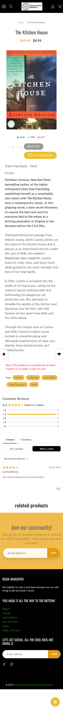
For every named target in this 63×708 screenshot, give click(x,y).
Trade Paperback (17, 384)
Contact (6, 613)
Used (34, 384)
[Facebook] (4, 664)
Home (21, 22)
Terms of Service (11, 630)
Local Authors (9, 617)
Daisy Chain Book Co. (23, 684)
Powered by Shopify (44, 684)
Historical (33, 377)
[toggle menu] (4, 6)
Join (53, 553)
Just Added (49, 377)
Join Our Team (10, 621)
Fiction (18, 377)
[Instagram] (11, 664)
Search (5, 608)
